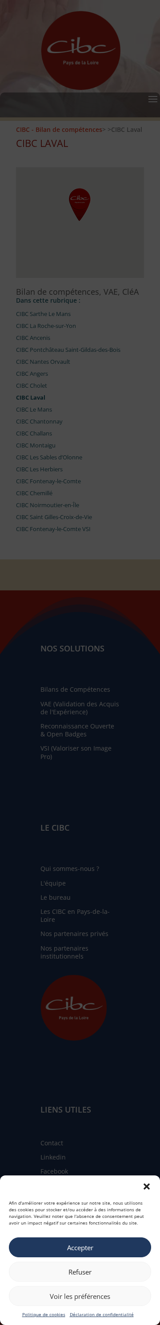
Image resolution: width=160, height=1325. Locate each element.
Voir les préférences (80, 1296)
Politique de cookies (43, 1314)
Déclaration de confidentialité (102, 1314)
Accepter (80, 1247)
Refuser (80, 1271)
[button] (146, 1186)
